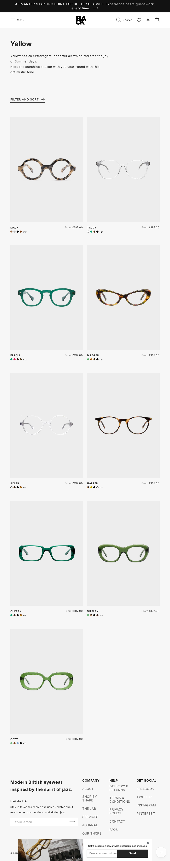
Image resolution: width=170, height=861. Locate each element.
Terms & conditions (119, 800)
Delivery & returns (118, 788)
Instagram (146, 805)
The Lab (89, 809)
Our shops (92, 833)
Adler (14, 483)
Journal (90, 825)
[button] (12, 20)
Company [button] (91, 780)
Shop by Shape (89, 798)
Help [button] (113, 780)
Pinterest (146, 814)
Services (90, 817)
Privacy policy (116, 811)
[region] (85, 6)
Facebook (145, 789)
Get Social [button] (147, 780)
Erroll (15, 355)
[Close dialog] (148, 843)
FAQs (113, 830)
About (88, 789)
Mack (14, 227)
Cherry (16, 611)
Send (132, 853)
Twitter (144, 797)
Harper (92, 483)
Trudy (91, 227)
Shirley (92, 611)
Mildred (93, 355)
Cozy (14, 739)
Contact (117, 821)
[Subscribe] (72, 822)
